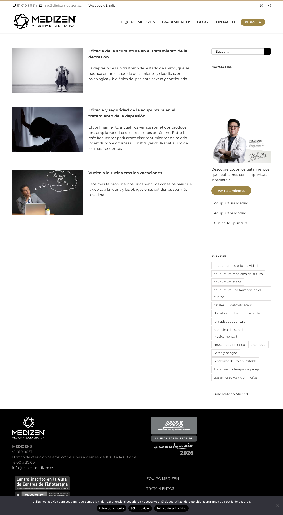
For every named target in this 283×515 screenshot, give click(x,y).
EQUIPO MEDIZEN (162, 479)
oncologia (258, 345)
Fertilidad (254, 313)
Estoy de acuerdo (111, 508)
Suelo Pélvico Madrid (229, 394)
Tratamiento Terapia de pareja (237, 369)
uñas (254, 377)
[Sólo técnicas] (277, 505)
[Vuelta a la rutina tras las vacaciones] (47, 192)
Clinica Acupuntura (231, 223)
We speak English (103, 5)
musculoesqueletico (229, 345)
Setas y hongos (225, 353)
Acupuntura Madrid (231, 203)
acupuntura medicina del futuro (238, 274)
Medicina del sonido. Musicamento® (229, 333)
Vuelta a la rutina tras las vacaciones (125, 173)
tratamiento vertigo (229, 377)
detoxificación (241, 305)
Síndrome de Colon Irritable (235, 361)
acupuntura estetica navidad (236, 266)
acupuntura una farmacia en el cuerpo (237, 293)
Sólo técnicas (140, 508)
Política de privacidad (171, 508)
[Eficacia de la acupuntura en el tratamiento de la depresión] (47, 70)
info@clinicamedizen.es (62, 5)
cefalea (219, 305)
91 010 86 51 (26, 5)
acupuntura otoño (228, 282)
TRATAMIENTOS (160, 488)
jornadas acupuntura (230, 321)
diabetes (220, 313)
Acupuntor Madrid (230, 213)
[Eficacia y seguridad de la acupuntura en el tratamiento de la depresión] (47, 129)
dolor (237, 313)
